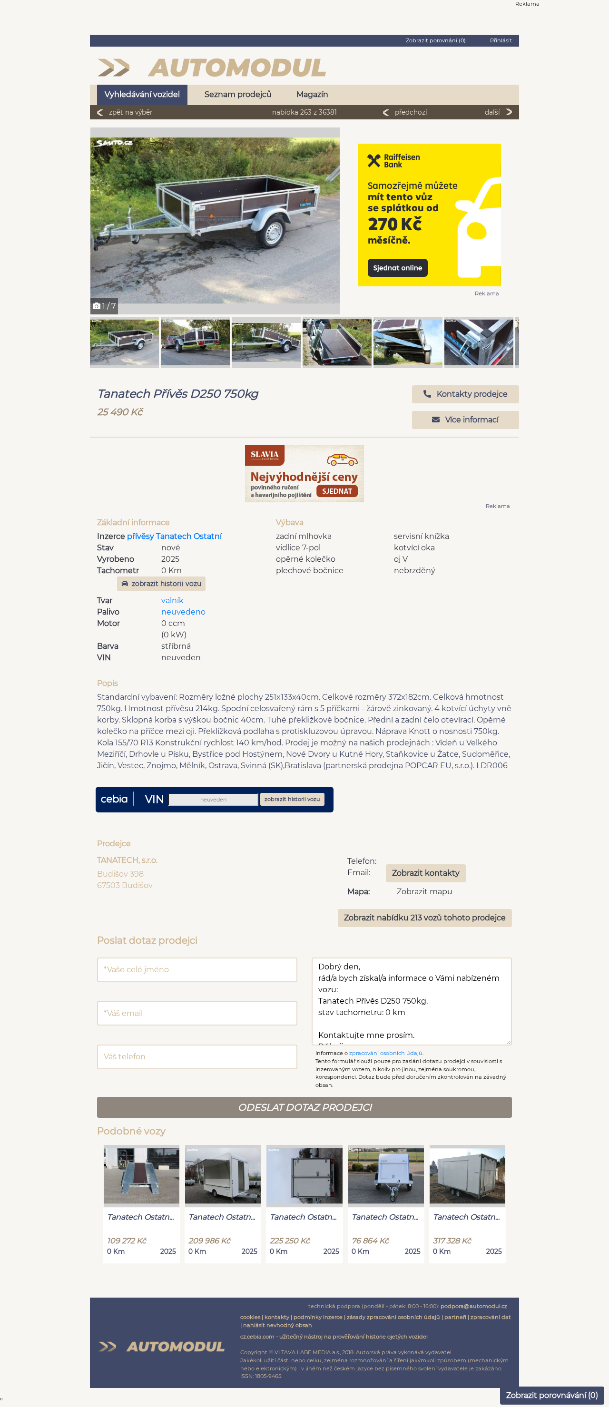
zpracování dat (491, 1317)
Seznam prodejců (238, 94)
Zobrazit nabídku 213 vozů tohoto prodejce (425, 917)
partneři (455, 1317)
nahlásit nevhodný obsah (277, 1325)
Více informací (471, 419)
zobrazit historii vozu (166, 583)
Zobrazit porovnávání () (552, 1395)
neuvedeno (183, 611)
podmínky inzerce (318, 1317)
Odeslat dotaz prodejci (305, 1107)
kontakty (277, 1317)
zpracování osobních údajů (385, 1053)
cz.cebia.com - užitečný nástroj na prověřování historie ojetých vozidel (334, 1336)
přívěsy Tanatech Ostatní (174, 536)
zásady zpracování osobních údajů (393, 1317)
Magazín (312, 94)
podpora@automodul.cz (474, 1306)
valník (172, 600)
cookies (250, 1317)
